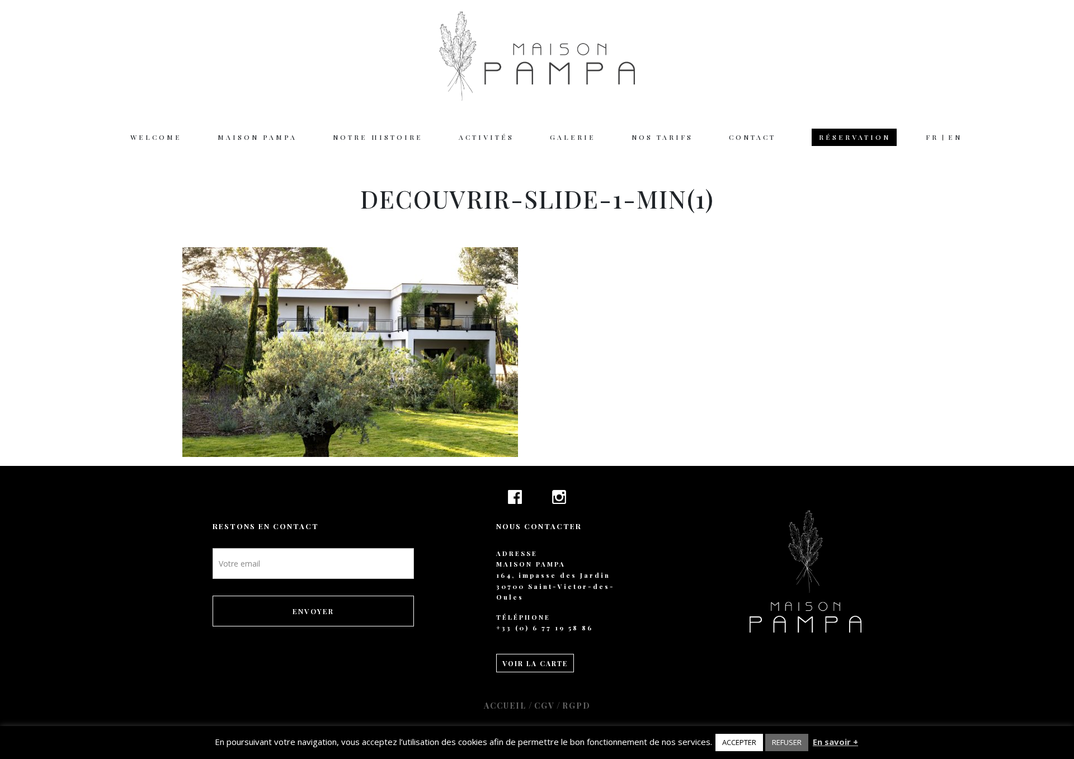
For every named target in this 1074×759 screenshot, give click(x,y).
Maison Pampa (257, 137)
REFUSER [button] (787, 742)
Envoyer (313, 611)
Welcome (156, 137)
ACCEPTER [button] (739, 742)
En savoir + (835, 741)
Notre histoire (378, 137)
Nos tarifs (662, 137)
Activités (486, 137)
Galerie (573, 137)
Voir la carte (535, 663)
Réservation (855, 137)
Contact (752, 137)
